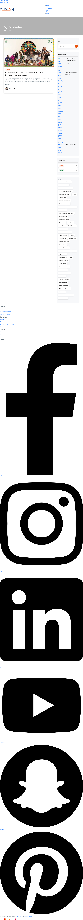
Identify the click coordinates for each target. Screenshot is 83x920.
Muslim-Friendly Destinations (65, 232)
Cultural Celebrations (72, 206)
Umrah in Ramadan (63, 282)
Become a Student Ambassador (7, 324)
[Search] (76, 46)
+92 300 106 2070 (4, 0)
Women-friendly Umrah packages (66, 295)
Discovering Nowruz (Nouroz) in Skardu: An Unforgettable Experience (71, 72)
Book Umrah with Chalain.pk (64, 194)
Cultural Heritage (62, 210)
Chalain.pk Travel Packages (64, 200)
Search (60, 41)
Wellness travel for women (64, 288)
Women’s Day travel (63, 298)
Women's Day (62, 291)
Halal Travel (70, 222)
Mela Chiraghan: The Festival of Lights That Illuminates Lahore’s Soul (71, 60)
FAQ (1, 334)
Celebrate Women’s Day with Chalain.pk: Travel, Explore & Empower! (71, 144)
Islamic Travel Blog (62, 228)
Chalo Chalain (62, 206)
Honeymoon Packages (5, 314)
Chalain (74, 194)
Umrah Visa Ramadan (63, 285)
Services (48, 10)
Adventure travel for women (65, 181)
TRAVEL (10, 30)
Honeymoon (49, 8)
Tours (47, 5)
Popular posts (62, 54)
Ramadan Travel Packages (64, 250)
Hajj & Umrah (49, 7)
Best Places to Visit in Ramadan (65, 188)
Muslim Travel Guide (63, 235)
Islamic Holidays (62, 225)
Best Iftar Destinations (63, 184)
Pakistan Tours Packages (5, 309)
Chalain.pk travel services (64, 203)
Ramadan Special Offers (64, 241)
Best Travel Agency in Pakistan (65, 191)
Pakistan (72, 235)
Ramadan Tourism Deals (64, 247)
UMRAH (61, 170)
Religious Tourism (62, 254)
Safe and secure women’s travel (65, 257)
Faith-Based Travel (63, 216)
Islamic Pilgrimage (71, 225)
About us (2, 319)
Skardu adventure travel (64, 266)
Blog (47, 11)
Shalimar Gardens (62, 263)
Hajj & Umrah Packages (5, 311)
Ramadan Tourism (62, 244)
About (47, 13)
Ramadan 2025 (72, 238)
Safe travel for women (63, 260)
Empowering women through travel (66, 213)
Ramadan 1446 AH (62, 238)
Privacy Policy (20, 916)
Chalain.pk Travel (62, 197)
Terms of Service (28, 916)
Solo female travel (62, 269)
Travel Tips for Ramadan (64, 279)
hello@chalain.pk (4, 2)
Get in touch (3, 337)
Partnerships (3, 332)
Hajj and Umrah (62, 222)
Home (47, 4)
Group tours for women (64, 219)
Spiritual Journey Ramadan (64, 273)
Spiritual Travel (62, 276)
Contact (48, 15)
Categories (61, 160)
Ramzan (74, 250)
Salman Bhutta (13, 88)
